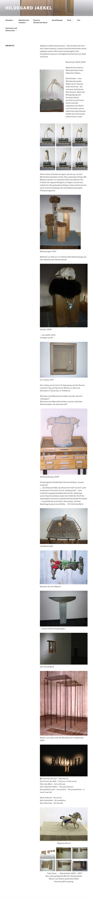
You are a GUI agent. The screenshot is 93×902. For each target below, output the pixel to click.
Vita (78, 20)
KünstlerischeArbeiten (24, 21)
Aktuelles (9, 20)
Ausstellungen (57, 20)
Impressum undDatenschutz (11, 29)
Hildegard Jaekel (28, 7)
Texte (69, 20)
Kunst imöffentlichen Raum (40, 21)
